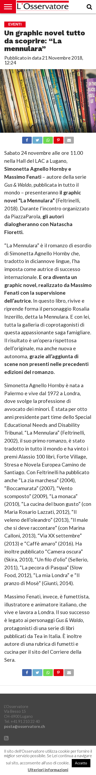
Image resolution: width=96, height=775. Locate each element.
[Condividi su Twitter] (37, 138)
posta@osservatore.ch (24, 726)
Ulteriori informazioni (48, 770)
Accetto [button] (81, 763)
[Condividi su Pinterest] (58, 138)
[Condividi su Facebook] (27, 138)
